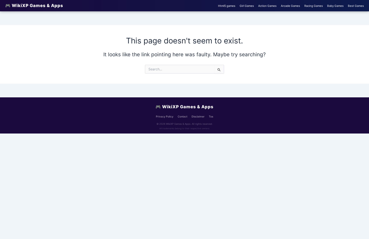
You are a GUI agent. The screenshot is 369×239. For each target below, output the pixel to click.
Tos (211, 116)
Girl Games (247, 5)
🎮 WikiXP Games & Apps (34, 5)
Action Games (267, 5)
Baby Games (335, 5)
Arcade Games (290, 5)
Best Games (356, 5)
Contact (182, 116)
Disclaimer (198, 116)
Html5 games (226, 5)
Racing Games (313, 5)
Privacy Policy (164, 116)
